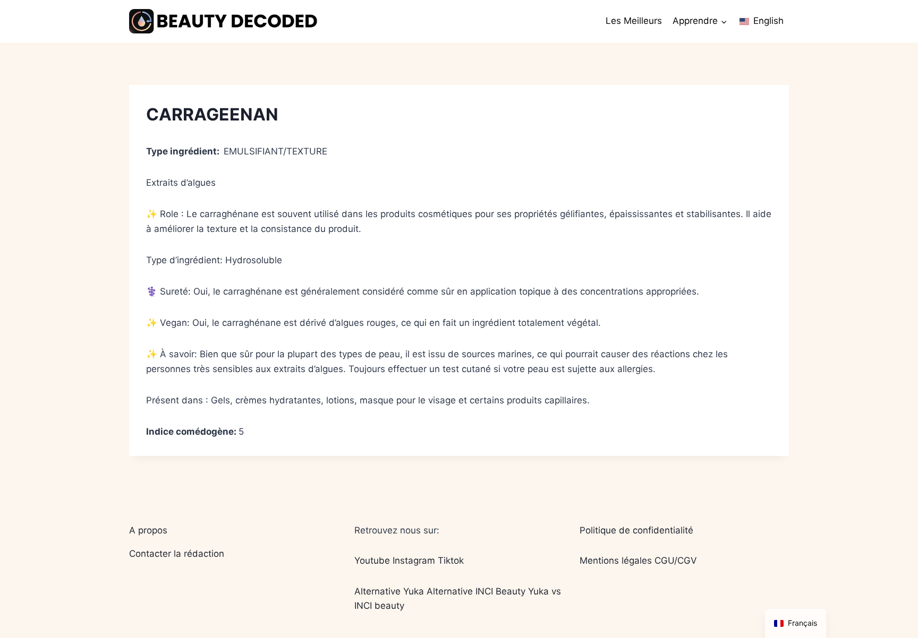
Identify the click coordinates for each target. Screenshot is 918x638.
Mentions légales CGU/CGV (638, 560)
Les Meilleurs (634, 20)
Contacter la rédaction (176, 553)
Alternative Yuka (389, 591)
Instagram (414, 560)
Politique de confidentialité (636, 530)
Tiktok (451, 560)
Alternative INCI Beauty (476, 591)
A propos (148, 530)
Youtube (372, 560)
